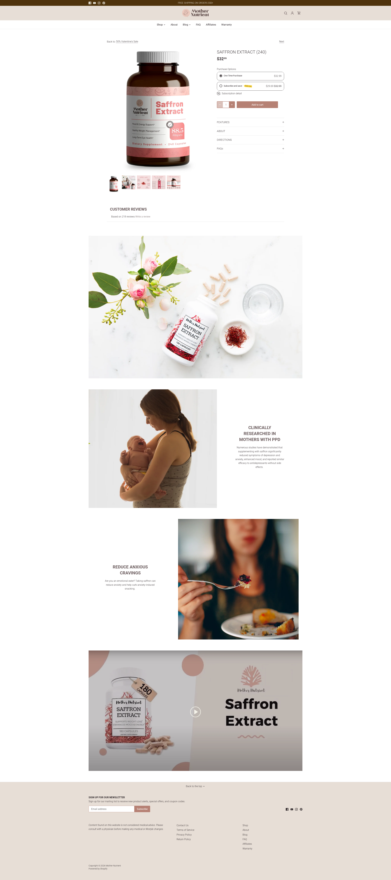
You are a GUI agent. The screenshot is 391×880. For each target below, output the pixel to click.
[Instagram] (99, 3)
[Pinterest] (103, 3)
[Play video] (195, 712)
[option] (114, 184)
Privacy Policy (184, 834)
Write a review (142, 216)
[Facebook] (90, 3)
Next (281, 41)
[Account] (292, 13)
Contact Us (182, 825)
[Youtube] (94, 3)
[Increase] (232, 104)
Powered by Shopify (98, 868)
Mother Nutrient (113, 865)
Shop (245, 825)
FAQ (245, 839)
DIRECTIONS (224, 139)
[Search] (285, 13)
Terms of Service (185, 830)
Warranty (247, 848)
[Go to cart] (299, 13)
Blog (245, 834)
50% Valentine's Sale (127, 41)
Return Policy (184, 839)
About (246, 830)
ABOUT (221, 131)
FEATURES (223, 122)
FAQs (220, 148)
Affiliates (247, 843)
